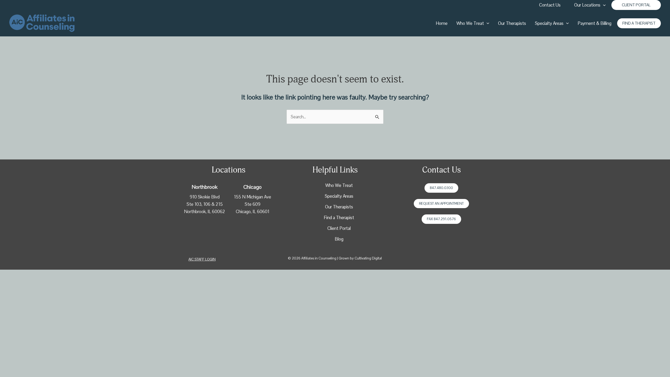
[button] (636, 5)
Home (442, 23)
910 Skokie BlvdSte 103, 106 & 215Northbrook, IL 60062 (204, 204)
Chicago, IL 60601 (252, 211)
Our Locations (587, 5)
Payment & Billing (594, 23)
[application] (603, 5)
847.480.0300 (441, 188)
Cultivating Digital (368, 258)
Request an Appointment (441, 203)
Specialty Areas (549, 23)
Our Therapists (512, 23)
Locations (228, 170)
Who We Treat (470, 23)
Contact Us (550, 5)
